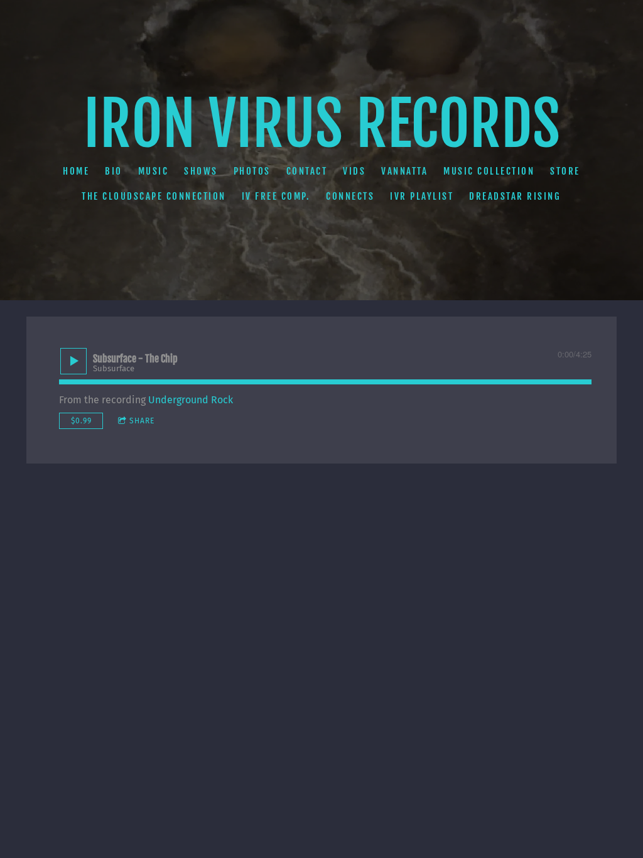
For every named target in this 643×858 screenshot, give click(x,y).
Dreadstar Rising (515, 196)
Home (76, 171)
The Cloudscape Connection (154, 196)
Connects (351, 196)
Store (565, 171)
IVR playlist (422, 196)
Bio (113, 171)
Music (153, 171)
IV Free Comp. (276, 196)
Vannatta (404, 171)
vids (354, 171)
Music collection (488, 171)
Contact (307, 171)
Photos (252, 171)
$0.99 (81, 420)
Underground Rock (190, 400)
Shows (201, 171)
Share (141, 420)
